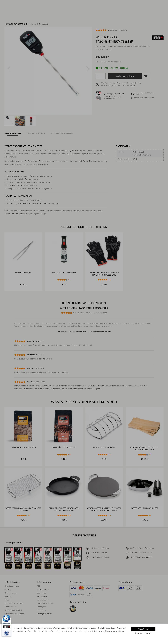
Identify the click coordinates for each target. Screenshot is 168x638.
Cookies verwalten (143, 633)
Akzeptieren (143, 629)
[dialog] (84, 631)
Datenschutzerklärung (114, 631)
